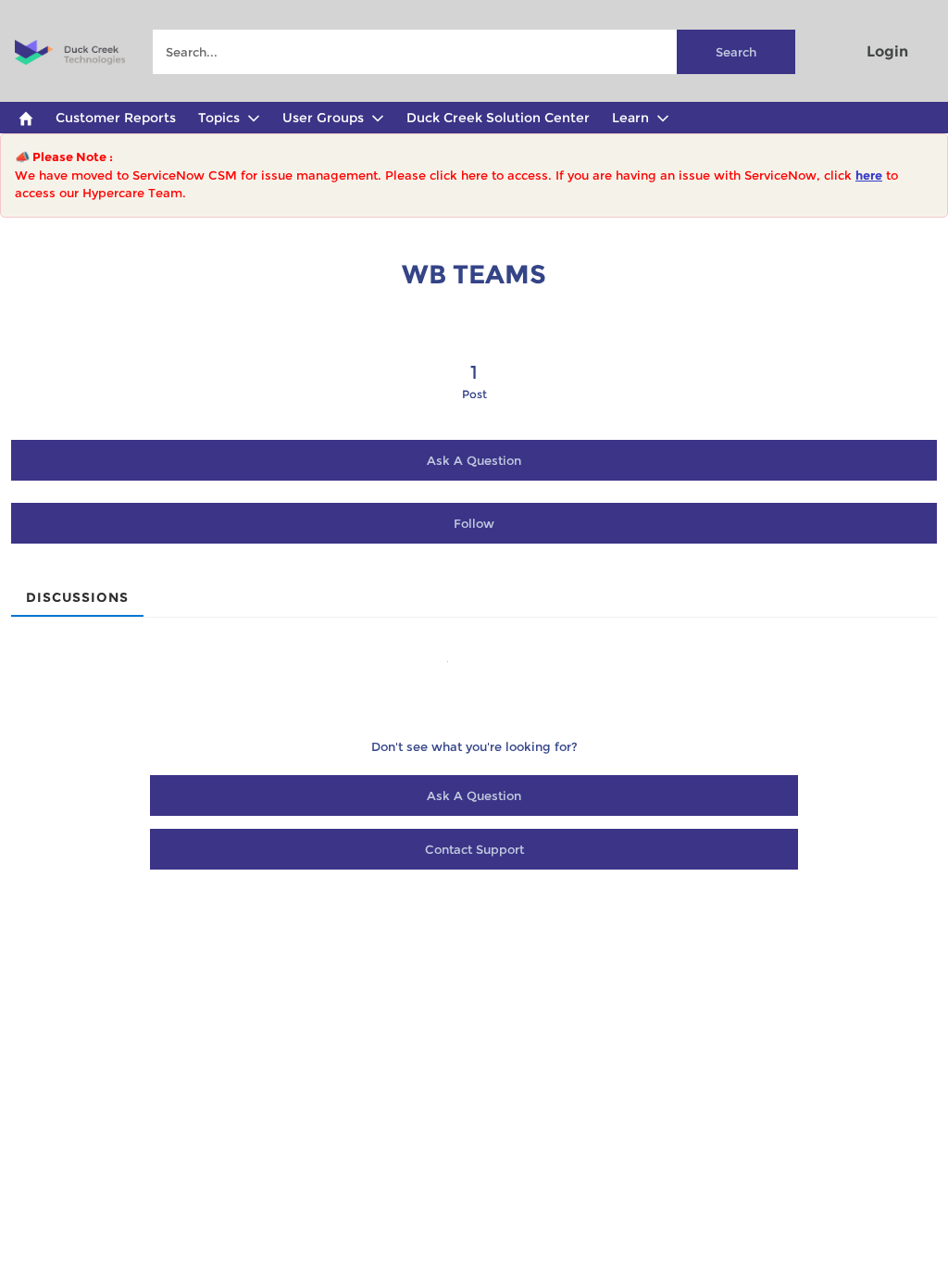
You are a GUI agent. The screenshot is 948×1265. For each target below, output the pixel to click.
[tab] (77, 591)
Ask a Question (474, 460)
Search (736, 51)
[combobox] (474, 52)
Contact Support (474, 849)
